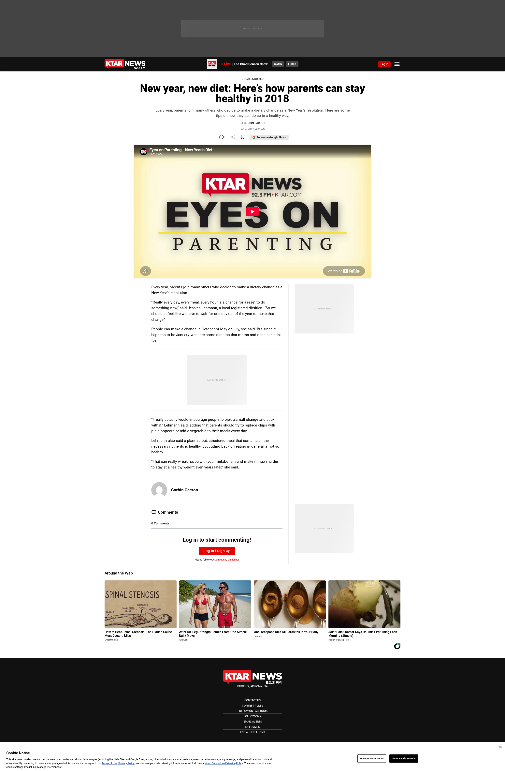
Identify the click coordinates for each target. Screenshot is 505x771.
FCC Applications (252, 732)
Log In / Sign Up (216, 551)
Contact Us (252, 700)
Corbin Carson (184, 490)
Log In (384, 64)
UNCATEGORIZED (253, 79)
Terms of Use (109, 763)
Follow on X (253, 716)
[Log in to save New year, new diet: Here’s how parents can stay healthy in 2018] (242, 137)
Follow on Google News (271, 137)
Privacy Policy (126, 763)
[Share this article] (233, 137)
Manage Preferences (372, 758)
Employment (252, 726)
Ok (500, 747)
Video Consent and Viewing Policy (224, 763)
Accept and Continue (403, 758)
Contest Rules (252, 705)
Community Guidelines (226, 559)
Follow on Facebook (253, 710)
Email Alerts (252, 721)
